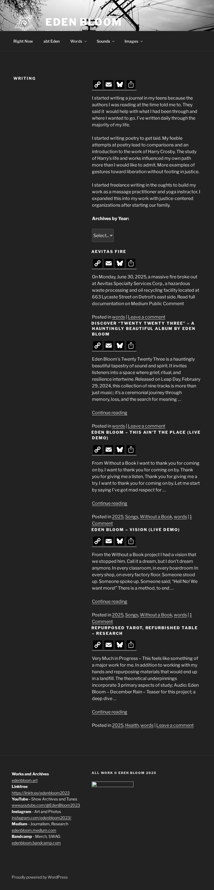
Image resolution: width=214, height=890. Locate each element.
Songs (131, 516)
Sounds (103, 41)
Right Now (23, 41)
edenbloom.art (25, 780)
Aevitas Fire (108, 251)
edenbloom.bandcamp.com (36, 842)
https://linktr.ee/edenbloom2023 (41, 792)
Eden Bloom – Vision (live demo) (135, 529)
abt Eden (51, 41)
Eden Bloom (83, 22)
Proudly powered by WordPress (40, 877)
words (118, 317)
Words (76, 41)
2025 (117, 516)
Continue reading (109, 412)
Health (132, 725)
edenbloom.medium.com (34, 830)
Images (131, 41)
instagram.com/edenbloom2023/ (41, 817)
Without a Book (156, 516)
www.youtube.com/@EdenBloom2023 (46, 805)
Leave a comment (146, 317)
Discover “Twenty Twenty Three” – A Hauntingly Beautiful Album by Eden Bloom (143, 328)
